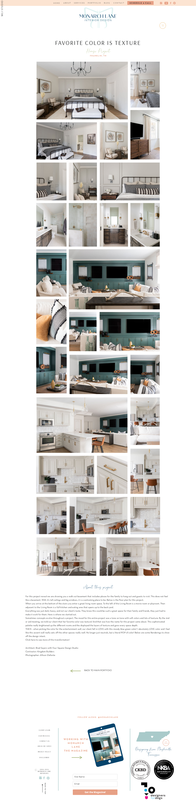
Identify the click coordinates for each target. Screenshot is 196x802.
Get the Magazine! (95, 792)
